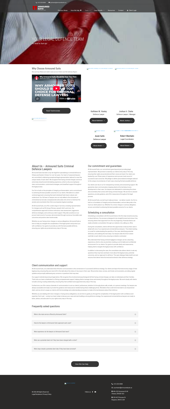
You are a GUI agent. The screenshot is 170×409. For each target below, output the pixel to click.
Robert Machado (127, 136)
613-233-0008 (118, 384)
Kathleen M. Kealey (95, 74)
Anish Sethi (99, 136)
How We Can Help (81, 364)
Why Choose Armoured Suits (46, 68)
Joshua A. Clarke (121, 74)
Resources (111, 10)
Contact (120, 10)
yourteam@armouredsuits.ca (123, 387)
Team (87, 10)
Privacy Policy (47, 394)
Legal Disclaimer (37, 394)
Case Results (98, 10)
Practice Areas (62, 10)
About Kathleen (97, 120)
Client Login (132, 10)
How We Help (75, 10)
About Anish (97, 146)
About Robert (124, 145)
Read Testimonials (53, 111)
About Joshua (125, 120)
